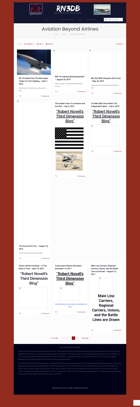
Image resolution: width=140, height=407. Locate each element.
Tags (40, 44)
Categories (29, 44)
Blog (64, 34)
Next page (85, 338)
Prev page (55, 338)
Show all (120, 44)
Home (57, 34)
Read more (46, 96)
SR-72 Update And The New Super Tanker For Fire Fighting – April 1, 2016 (33, 81)
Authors (50, 44)
